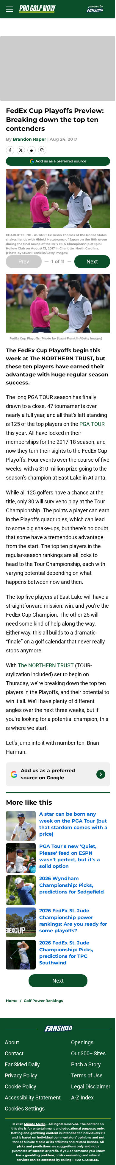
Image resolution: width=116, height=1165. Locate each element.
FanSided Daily (22, 1064)
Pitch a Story (86, 1064)
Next (92, 261)
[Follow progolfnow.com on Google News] (100, 774)
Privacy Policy (21, 1075)
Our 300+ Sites (88, 1053)
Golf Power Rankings (43, 1000)
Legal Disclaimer (90, 1086)
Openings (82, 1042)
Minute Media (35, 1124)
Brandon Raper (29, 139)
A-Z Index (82, 1097)
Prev (23, 261)
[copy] (42, 150)
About (12, 1042)
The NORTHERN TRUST (46, 665)
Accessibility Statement (33, 1097)
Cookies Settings (25, 1108)
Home (12, 1000)
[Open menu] (9, 9)
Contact (14, 1053)
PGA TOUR (92, 424)
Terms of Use (87, 1075)
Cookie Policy (20, 1086)
